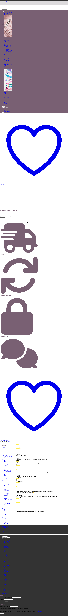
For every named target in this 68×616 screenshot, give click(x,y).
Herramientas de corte (7, 39)
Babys (5, 519)
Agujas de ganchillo (7, 14)
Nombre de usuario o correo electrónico (6, 597)
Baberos (5, 518)
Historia (3, 112)
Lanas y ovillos (4, 10)
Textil (3, 517)
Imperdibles (5, 65)
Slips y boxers (6, 465)
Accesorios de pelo (6, 482)
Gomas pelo (7, 484)
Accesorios (7, 48)
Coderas (5, 507)
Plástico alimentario (6, 97)
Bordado (5, 38)
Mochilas (5, 522)
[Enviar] (2, 538)
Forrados (7, 61)
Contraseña (2, 599)
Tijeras (5, 504)
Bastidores (7, 49)
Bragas (5, 461)
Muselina (5, 95)
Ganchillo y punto (4, 11)
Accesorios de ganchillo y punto (8, 12)
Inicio (1, 113)
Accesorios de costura (7, 53)
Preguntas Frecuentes (5, 530)
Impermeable (5, 94)
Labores (3, 467)
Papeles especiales (8, 47)
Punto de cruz (8, 57)
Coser (6, 55)
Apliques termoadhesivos (7, 506)
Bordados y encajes (6, 490)
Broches (7, 492)
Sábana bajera (6, 523)
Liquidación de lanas (5, 107)
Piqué (4, 590)
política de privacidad (39, 611)
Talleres (3, 109)
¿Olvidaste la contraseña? (3, 602)
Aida (4, 102)
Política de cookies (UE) (5, 527)
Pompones (5, 43)
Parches (5, 67)
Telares (5, 44)
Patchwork (5, 475)
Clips (6, 483)
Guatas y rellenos (6, 40)
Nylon (6, 491)
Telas (2, 91)
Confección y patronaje (7, 45)
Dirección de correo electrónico (5, 606)
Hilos (4, 62)
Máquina (7, 487)
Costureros (5, 498)
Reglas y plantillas (8, 51)
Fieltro (5, 104)
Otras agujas (7, 58)
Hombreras (7, 113)
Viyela (5, 101)
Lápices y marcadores (7, 66)
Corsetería (5, 497)
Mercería (3, 113)
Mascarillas (5, 580)
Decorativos (7, 60)
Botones (5, 59)
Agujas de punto (6, 13)
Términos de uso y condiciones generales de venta (9, 528)
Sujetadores (5, 466)
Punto (4, 98)
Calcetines (5, 462)
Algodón (5, 92)
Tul (4, 585)
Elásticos (5, 500)
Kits (4, 42)
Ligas (4, 521)
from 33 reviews (2, 447)
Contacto (3, 531)
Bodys (5, 460)
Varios (5, 68)
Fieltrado (5, 41)
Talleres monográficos (7, 111)
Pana (4, 96)
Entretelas (5, 103)
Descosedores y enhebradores (8, 64)
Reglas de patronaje (8, 46)
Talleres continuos (6, 110)
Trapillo (3, 524)
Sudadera (5, 99)
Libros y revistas (6, 458)
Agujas (5, 54)
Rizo (4, 105)
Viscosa (5, 100)
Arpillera (5, 93)
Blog (2, 532)
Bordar (7, 56)
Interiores (3, 106)
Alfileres (5, 63)
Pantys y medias (6, 464)
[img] (41, 444)
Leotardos (5, 463)
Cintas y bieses (6, 495)
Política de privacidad (5, 526)
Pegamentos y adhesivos (7, 478)
